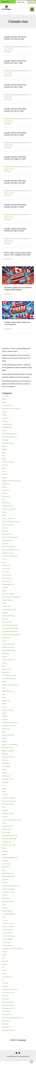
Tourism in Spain (7, 939)
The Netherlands (7, 911)
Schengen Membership (9, 839)
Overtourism (6, 776)
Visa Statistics (6, 1014)
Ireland (4, 682)
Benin (4, 452)
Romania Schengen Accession (11, 820)
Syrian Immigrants (8, 901)
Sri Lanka (5, 879)
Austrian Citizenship (8, 437)
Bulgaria (4, 477)
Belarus (4, 446)
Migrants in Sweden (8, 751)
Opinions (5, 773)
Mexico (4, 738)
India (3, 666)
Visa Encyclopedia (14, 11)
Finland (4, 591)
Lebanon (4, 716)
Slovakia (4, 854)
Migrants (5, 741)
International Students (9, 675)
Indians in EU (6, 672)
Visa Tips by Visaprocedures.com (12, 1018)
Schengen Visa (6, 842)
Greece (4, 641)
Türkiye (4, 955)
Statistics (5, 883)
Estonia (4, 559)
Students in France (8, 892)
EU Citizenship (6, 575)
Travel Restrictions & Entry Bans (12, 948)
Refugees (5, 810)
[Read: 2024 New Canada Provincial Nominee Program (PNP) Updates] (18, 275)
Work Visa (5, 1024)
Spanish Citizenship (8, 876)
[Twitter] (19, 1053)
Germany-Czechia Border (10, 625)
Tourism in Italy (7, 933)
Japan (4, 697)
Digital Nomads (7, 534)
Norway (4, 769)
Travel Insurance (7, 945)
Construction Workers (9, 509)
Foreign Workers (7, 600)
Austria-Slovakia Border (9, 434)
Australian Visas (7, 427)
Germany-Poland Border (9, 631)
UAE (3, 958)
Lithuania (5, 719)
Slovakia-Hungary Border (10, 857)
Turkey (4, 952)
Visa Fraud (5, 999)
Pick (3, 785)
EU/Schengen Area (8, 584)
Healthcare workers (8, 647)
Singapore (5, 851)
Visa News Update (8, 1005)
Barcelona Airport (7, 443)
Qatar (4, 807)
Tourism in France (8, 927)
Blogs (4, 459)
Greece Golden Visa (8, 644)
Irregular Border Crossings (10, 685)
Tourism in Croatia (8, 923)
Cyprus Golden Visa (8, 518)
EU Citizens (5, 572)
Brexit (4, 471)
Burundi (4, 487)
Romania (5, 817)
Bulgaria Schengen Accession (11, 481)
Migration (5, 754)
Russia (4, 823)
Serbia (4, 848)
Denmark (5, 531)
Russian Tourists (7, 826)
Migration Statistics (8, 757)
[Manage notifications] (31, 1061)
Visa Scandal (6, 1011)
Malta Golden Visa (8, 735)
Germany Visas (7, 622)
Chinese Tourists (7, 506)
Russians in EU (6, 829)
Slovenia (4, 861)
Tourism (4, 920)
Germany (5, 619)
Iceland (4, 663)
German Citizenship (8, 616)
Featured (5, 587)
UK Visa (4, 970)
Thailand (4, 908)
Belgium (4, 449)
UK (3, 967)
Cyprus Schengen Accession (11, 521)
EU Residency (6, 581)
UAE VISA (5, 961)
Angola (4, 415)
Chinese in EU (6, 503)
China (4, 499)
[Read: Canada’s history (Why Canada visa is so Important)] (18, 310)
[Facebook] (16, 1053)
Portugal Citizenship (8, 798)
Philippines (5, 782)
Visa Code (5, 996)
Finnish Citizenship (8, 594)
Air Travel (5, 396)
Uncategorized (6, 977)
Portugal (4, 795)
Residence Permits (8, 813)
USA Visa (5, 983)
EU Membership (7, 578)
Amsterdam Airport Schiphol (11, 408)
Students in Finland (8, 889)
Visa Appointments (8, 992)
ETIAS (4, 562)
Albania (4, 399)
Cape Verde (5, 496)
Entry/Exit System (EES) (9, 556)
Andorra (4, 412)
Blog (3, 455)
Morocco (5, 760)
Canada (4, 493)
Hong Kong (5, 653)
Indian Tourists (7, 669)
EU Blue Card (6, 569)
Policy (4, 791)
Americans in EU (7, 405)
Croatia (4, 512)
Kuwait (4, 707)
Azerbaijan (5, 440)
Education (5, 543)
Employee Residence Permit (11, 550)
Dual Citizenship (7, 540)
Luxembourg (6, 729)
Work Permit (6, 1021)
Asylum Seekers (7, 424)
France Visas (6, 606)
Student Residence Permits (10, 886)
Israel (4, 688)
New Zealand (6, 766)
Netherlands (6, 763)
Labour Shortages (7, 710)
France (4, 603)
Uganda (4, 964)
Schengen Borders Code (9, 835)
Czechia (4, 528)
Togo (3, 917)
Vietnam (4, 986)
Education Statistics (8, 547)
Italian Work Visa (7, 691)
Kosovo (4, 704)
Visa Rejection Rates (8, 1008)
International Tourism (9, 678)
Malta (4, 732)
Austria (4, 430)
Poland (4, 788)
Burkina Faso (6, 484)
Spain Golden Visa (7, 873)
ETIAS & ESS (6, 565)
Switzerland (6, 898)
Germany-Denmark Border (10, 628)
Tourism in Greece (8, 930)
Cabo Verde (5, 490)
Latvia (4, 713)
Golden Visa (6, 638)
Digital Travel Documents (10, 537)
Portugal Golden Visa (8, 801)
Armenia (4, 421)
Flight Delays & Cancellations (11, 597)
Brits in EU (5, 474)
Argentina (5, 418)
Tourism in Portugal (8, 936)
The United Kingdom (8, 914)
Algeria (4, 402)
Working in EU (6, 1027)
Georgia (4, 613)
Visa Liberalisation (8, 1002)
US (3, 980)
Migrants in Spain (7, 747)
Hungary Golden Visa (8, 660)
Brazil (4, 468)
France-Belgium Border (9, 609)
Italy (3, 694)
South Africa (6, 864)
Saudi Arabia (6, 832)
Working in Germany (8, 1030)
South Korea (6, 867)
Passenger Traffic (7, 779)
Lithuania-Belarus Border (10, 722)
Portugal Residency (8, 804)
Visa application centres (9, 989)
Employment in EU (8, 553)
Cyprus (4, 515)
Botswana (5, 465)
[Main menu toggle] (32, 9)
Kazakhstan (6, 700)
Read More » (8, 51)
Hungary (4, 656)
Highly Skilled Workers (9, 650)
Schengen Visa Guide (8, 845)
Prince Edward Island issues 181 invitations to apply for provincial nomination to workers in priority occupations (16, 383)
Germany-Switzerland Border (11, 635)
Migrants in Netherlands (9, 744)
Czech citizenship (7, 525)
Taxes (4, 905)
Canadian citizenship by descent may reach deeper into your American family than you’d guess (16, 358)
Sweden (4, 895)
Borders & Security (8, 462)
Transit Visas (6, 942)
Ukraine (4, 974)
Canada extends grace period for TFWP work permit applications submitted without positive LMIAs (17, 367)
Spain (4, 870)
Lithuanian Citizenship (9, 726)
